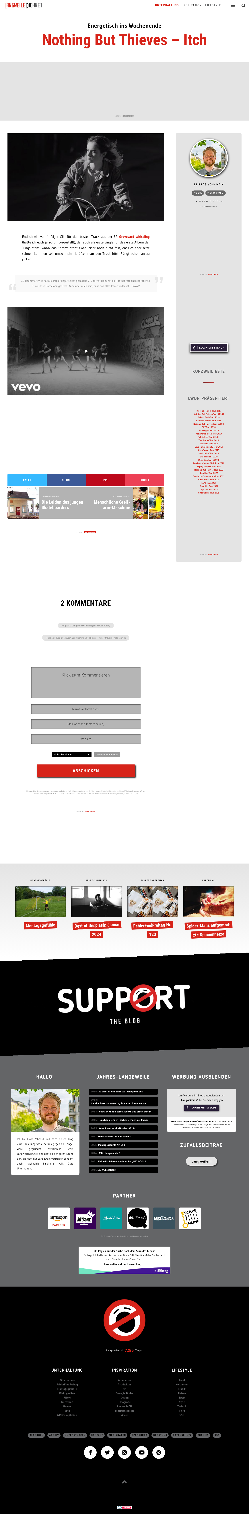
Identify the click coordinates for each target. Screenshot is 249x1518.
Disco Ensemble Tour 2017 (209, 410)
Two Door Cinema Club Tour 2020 (208, 463)
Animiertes (124, 1380)
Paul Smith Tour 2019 (209, 453)
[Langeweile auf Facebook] (90, 1452)
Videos (124, 1415)
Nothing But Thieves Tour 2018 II (208, 423)
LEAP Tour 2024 (208, 482)
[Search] (243, 5)
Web (182, 1415)
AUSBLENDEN (129, 116)
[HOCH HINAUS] (124, 1482)
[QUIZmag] (138, 1218)
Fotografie (124, 1402)
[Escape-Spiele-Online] (190, 1218)
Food (182, 1380)
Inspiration (124, 1370)
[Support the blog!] (124, 1004)
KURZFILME (208, 881)
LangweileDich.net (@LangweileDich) (91, 625)
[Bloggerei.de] (124, 1507)
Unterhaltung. (167, 5)
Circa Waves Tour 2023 (208, 479)
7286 (129, 1350)
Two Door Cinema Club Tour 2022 (208, 476)
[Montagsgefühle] (40, 908)
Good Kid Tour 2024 (209, 486)
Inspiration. (192, 5)
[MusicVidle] (111, 1218)
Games (67, 1406)
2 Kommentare (208, 207)
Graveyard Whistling (134, 237)
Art (124, 1389)
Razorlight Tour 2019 (209, 430)
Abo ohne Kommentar (107, 754)
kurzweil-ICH (124, 1406)
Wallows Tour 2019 (209, 456)
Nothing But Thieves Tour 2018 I (209, 414)
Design (124, 1397)
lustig (67, 1410)
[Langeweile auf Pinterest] (159, 1452)
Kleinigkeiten (67, 1393)
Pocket (144, 480)
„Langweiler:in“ (189, 1100)
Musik (198, 193)
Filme (67, 1397)
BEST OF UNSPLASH (96, 881)
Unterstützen (75, 1435)
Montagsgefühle (67, 1389)
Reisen (182, 1393)
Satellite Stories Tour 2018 (208, 420)
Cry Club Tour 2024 (209, 489)
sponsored (139, 1435)
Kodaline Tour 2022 (209, 473)
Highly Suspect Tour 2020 (209, 466)
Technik (182, 1406)
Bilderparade (67, 1380)
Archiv (54, 1435)
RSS (217, 1435)
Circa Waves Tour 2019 (208, 450)
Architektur (124, 1384)
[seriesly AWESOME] (85, 1218)
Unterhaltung (67, 1370)
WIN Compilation (67, 1415)
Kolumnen (182, 1384)
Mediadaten (117, 1435)
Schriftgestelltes (124, 1410)
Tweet (27, 480)
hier (52, 794)
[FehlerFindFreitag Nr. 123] (152, 913)
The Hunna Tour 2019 (209, 440)
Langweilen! (201, 1161)
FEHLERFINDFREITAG (152, 881)
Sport (182, 1397)
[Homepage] (27, 5)
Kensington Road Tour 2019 (209, 433)
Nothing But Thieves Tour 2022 (208, 469)
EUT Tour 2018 (209, 427)
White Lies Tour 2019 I (209, 437)
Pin (105, 480)
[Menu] (232, 5)
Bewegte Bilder (124, 1393)
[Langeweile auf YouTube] (141, 1452)
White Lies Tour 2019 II (208, 460)
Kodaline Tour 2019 (209, 443)
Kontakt (97, 1435)
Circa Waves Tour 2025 (208, 492)
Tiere (182, 1410)
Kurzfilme (67, 1402)
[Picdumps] (164, 1218)
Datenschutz (182, 1435)
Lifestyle (182, 1370)
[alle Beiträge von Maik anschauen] (208, 158)
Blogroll (36, 1435)
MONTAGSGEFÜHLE (40, 881)
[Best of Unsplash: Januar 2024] (96, 913)
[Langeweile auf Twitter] (107, 1452)
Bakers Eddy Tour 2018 (209, 417)
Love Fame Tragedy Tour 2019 (209, 446)
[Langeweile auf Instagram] (124, 1452)
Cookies (203, 1435)
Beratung (160, 1435)
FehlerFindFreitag (67, 1384)
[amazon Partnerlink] (59, 1218)
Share (66, 480)
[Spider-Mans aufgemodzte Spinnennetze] (208, 913)
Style (182, 1402)
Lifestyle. (213, 5)
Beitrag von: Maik (209, 184)
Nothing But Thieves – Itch (124, 40)
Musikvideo (215, 193)
